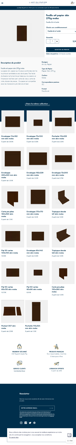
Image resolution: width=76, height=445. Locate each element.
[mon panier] (72, 3)
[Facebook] (25, 423)
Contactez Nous (19, 371)
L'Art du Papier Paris (38, 3)
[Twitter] (30, 423)
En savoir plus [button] (14, 437)
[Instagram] (21, 423)
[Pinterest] (34, 423)
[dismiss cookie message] (69, 435)
